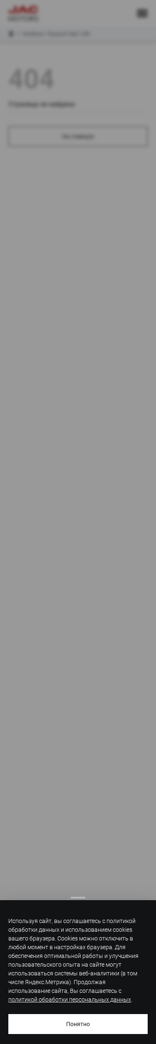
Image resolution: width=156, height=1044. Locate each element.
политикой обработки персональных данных (69, 999)
